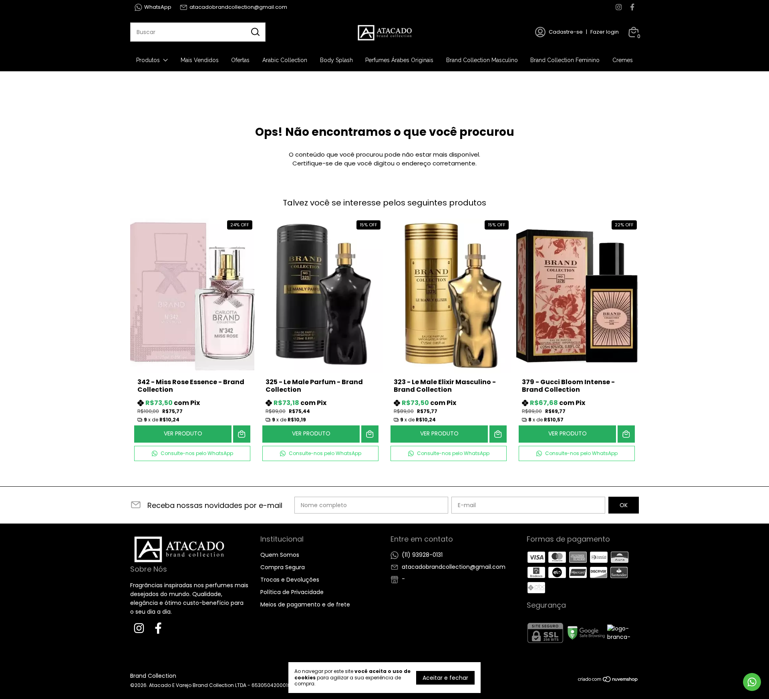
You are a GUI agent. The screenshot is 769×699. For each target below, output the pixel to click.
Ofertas (240, 60)
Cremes (622, 60)
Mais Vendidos (200, 60)
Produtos (148, 60)
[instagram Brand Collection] (618, 7)
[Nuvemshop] (608, 681)
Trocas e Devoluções (289, 580)
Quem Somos (279, 555)
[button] (192, 453)
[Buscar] (255, 31)
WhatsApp (157, 7)
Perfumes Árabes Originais (399, 60)
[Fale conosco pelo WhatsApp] (752, 682)
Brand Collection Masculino (482, 60)
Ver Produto (183, 433)
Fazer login (604, 32)
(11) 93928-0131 (422, 555)
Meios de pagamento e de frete (305, 604)
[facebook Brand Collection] (632, 7)
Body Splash (336, 60)
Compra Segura (282, 567)
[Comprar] (241, 434)
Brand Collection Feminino (565, 60)
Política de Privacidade (292, 592)
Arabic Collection (284, 60)
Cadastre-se (566, 32)
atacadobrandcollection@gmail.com (238, 7)
